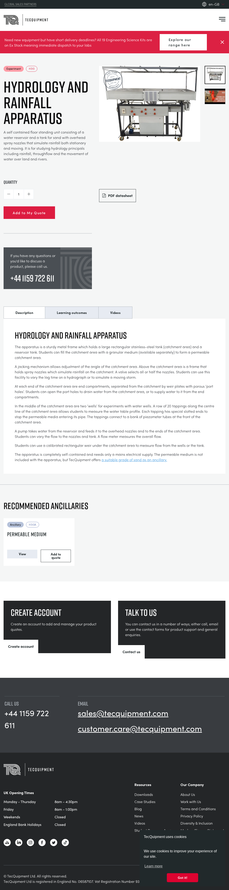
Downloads (143, 794)
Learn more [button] (153, 866)
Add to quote (56, 556)
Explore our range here (180, 42)
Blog (138, 808)
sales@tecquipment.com (123, 713)
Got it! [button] (182, 877)
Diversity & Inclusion (196, 823)
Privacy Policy (191, 816)
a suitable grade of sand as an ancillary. (134, 459)
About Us (187, 794)
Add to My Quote (29, 212)
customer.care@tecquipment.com (140, 728)
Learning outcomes (72, 312)
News (138, 816)
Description (24, 312)
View (22, 553)
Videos (115, 312)
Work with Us (190, 801)
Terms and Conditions (198, 808)
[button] (9, 194)
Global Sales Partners (20, 4)
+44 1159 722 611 (32, 278)
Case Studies (144, 801)
